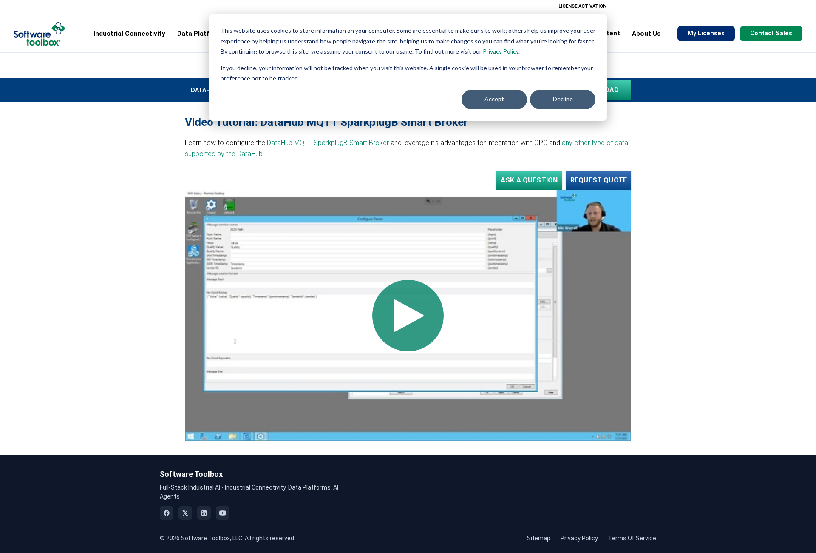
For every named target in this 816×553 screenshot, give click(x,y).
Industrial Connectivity (129, 33)
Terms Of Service (632, 538)
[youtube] (223, 513)
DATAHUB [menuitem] (204, 90)
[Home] (39, 34)
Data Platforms (201, 33)
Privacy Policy (500, 51)
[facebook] (166, 513)
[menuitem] (617, 6)
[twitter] (185, 513)
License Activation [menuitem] (582, 6)
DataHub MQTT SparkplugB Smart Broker (329, 143)
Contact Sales (771, 33)
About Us (646, 33)
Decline (563, 99)
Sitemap (538, 538)
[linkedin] (204, 513)
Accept (494, 99)
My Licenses (706, 33)
